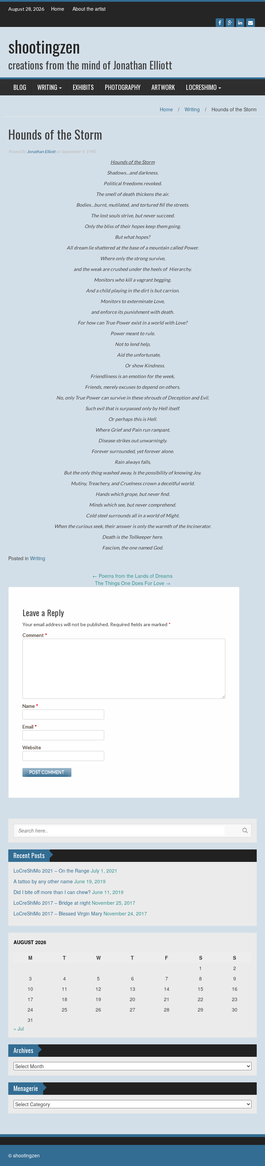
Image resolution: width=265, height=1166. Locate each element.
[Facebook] (220, 22)
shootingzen (44, 46)
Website (31, 747)
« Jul (18, 1028)
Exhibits (83, 87)
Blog (19, 87)
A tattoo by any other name (43, 881)
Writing (47, 87)
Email (29, 727)
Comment (34, 635)
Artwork (163, 87)
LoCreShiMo (201, 87)
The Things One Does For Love (132, 583)
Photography (122, 87)
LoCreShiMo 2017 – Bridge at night (51, 902)
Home (57, 8)
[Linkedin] (240, 22)
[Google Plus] (230, 22)
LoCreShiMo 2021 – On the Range (51, 870)
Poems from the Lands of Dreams (132, 575)
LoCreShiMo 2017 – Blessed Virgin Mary (57, 913)
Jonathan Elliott (41, 151)
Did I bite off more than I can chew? (52, 891)
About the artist (89, 8)
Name (30, 706)
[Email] (250, 22)
